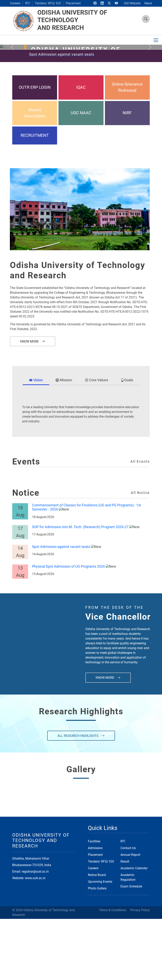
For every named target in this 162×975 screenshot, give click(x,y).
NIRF (127, 112)
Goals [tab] (128, 380)
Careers (15, 3)
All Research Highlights (78, 736)
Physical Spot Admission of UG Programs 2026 (68, 566)
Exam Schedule (131, 886)
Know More (30, 341)
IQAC (81, 87)
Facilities (94, 841)
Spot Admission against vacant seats (61, 547)
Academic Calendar (134, 868)
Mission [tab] (65, 380)
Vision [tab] (38, 380)
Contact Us (128, 848)
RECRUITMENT (35, 135)
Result (125, 861)
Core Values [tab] (98, 380)
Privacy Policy (140, 910)
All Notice (140, 493)
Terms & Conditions (112, 910)
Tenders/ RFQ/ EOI (48, 3)
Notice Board (97, 875)
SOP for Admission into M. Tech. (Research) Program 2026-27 (80, 527)
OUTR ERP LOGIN (35, 87)
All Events (140, 461)
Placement (73, 3)
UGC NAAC (81, 112)
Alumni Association (35, 113)
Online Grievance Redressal (127, 87)
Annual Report (130, 855)
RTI (27, 3)
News (148, 3)
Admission (95, 848)
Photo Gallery (97, 888)
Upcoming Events (100, 881)
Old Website (132, 3)
